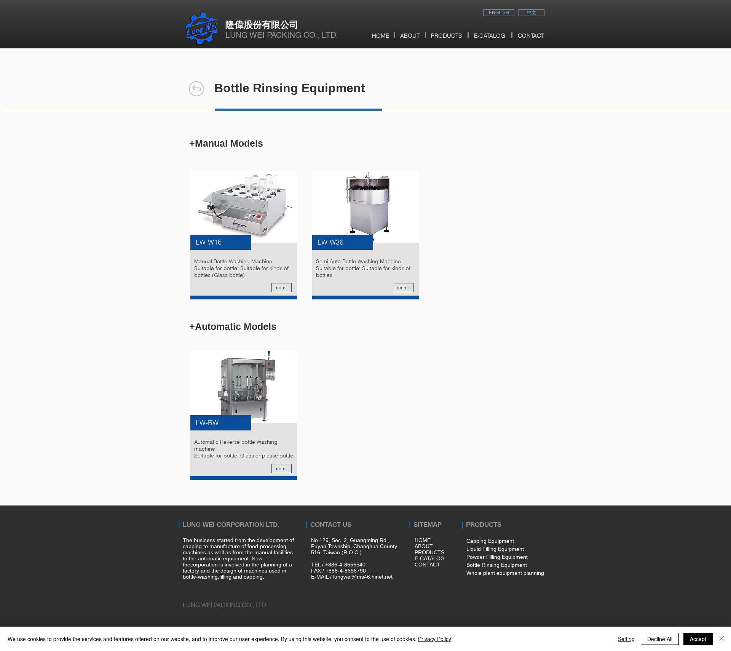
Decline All (659, 639)
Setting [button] (626, 639)
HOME (423, 540)
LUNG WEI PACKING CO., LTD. (281, 35)
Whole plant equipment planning (505, 573)
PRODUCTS (429, 552)
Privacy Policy (434, 639)
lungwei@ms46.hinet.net (363, 577)
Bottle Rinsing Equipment (496, 565)
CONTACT (427, 564)
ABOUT (424, 546)
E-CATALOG (430, 558)
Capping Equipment (490, 541)
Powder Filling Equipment (497, 557)
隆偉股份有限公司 (261, 24)
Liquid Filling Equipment (495, 549)
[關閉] (721, 639)
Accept (698, 639)
